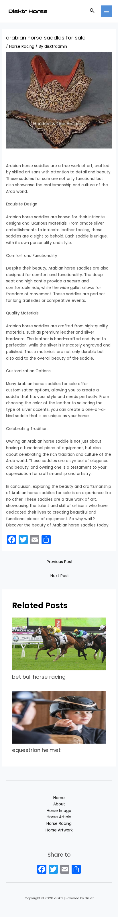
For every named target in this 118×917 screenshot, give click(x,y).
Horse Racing (21, 46)
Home (59, 798)
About (59, 804)
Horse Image (59, 810)
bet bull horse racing (39, 676)
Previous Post (60, 562)
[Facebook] (42, 870)
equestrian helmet (36, 750)
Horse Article (59, 817)
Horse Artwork (59, 830)
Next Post (59, 576)
